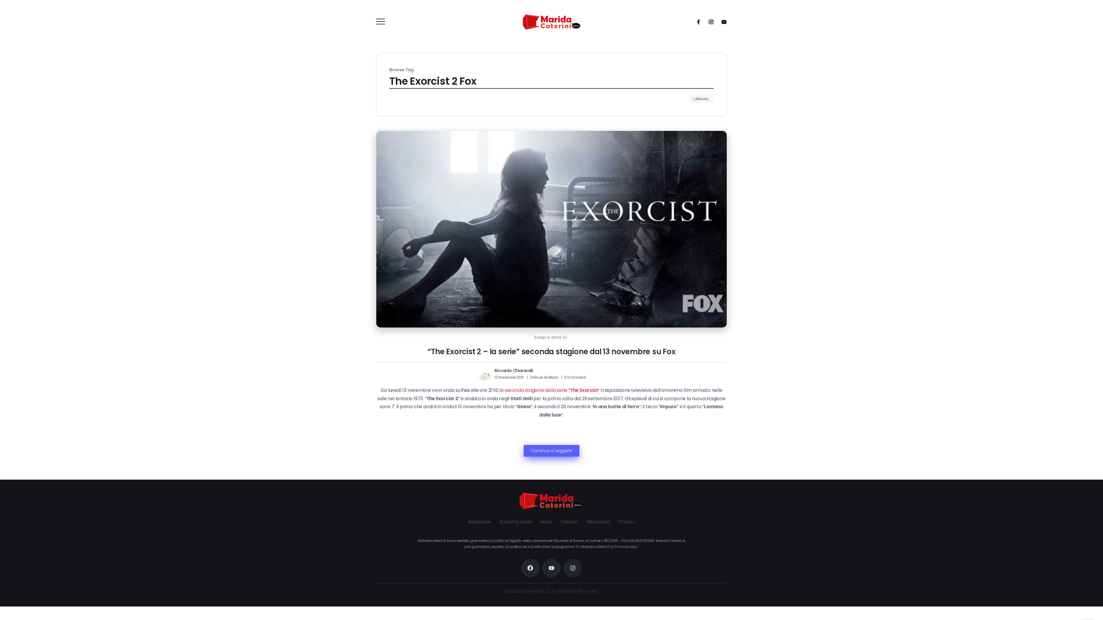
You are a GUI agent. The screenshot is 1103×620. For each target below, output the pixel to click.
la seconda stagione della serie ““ (549, 390)
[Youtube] (722, 22)
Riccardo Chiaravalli (514, 370)
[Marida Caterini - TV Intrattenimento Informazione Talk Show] (551, 21)
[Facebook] (696, 22)
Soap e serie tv (550, 337)
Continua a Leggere (551, 451)
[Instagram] (709, 22)
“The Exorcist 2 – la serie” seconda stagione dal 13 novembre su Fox (551, 351)
